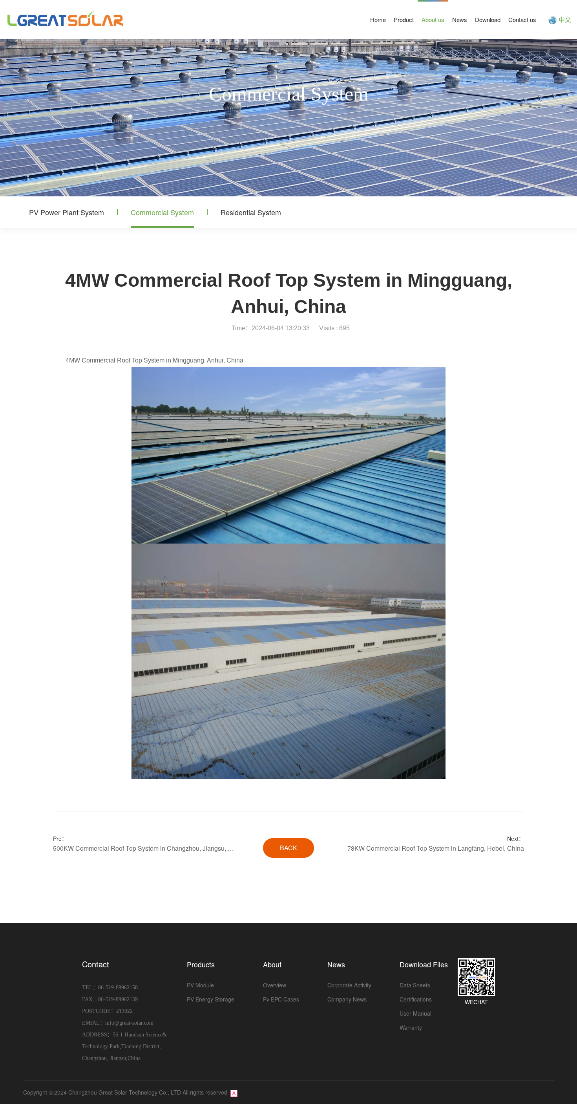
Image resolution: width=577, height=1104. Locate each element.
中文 (565, 19)
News (459, 19)
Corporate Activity (349, 985)
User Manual (415, 1013)
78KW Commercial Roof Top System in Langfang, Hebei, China (435, 848)
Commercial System (162, 212)
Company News (347, 999)
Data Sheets (415, 985)
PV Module (200, 985)
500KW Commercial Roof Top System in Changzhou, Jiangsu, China (144, 848)
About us (433, 19)
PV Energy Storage (210, 999)
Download (487, 19)
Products (201, 964)
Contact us (522, 19)
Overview (274, 985)
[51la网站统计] (233, 1092)
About (272, 964)
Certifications (416, 999)
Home (378, 19)
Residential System (251, 212)
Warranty (411, 1027)
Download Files (424, 964)
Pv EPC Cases (281, 999)
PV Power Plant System (66, 212)
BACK (288, 847)
